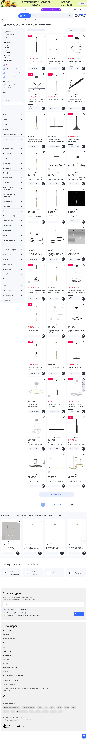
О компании (6, 635)
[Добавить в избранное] (44, 35)
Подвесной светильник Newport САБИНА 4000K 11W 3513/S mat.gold (76, 548)
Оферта (5, 671)
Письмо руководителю (10, 667)
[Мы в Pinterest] (7, 696)
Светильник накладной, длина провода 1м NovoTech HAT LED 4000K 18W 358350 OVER (36, 291)
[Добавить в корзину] (43, 68)
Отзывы (5, 663)
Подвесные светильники (8, 33)
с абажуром (7, 52)
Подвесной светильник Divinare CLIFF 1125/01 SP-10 (35, 215)
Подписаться (79, 614)
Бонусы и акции (8, 651)
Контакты (6, 659)
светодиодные (8, 45)
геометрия (7, 55)
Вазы (12, 712)
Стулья (67, 708)
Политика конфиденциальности (13, 675)
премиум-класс (8, 60)
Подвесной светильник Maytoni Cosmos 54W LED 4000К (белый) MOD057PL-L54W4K (35, 405)
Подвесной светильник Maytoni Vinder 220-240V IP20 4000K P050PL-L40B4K (56, 443)
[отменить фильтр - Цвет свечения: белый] (29, 30)
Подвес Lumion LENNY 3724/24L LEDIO (74, 140)
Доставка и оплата (9, 639)
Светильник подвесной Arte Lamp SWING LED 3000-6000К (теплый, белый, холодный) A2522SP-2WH (76, 405)
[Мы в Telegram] (18, 696)
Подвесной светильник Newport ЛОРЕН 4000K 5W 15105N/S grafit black (31, 548)
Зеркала (6, 712)
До (4, 100)
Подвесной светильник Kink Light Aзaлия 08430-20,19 (36, 368)
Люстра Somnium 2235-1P (35, 61)
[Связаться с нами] (84, 736)
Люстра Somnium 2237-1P (55, 215)
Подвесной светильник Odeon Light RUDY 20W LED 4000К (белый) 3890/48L (36, 100)
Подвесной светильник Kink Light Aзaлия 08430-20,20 (36, 140)
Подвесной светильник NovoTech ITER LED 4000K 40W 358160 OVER (76, 100)
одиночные (7, 42)
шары (5, 37)
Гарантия (6, 647)
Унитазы (45, 712)
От (4, 96)
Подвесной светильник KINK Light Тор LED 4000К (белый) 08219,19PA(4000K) (56, 254)
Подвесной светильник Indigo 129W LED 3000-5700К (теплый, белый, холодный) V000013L (76, 481)
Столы (73, 708)
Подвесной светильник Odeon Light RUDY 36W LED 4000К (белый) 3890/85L (56, 178)
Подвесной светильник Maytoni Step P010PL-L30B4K (56, 140)
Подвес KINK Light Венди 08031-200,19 (75, 254)
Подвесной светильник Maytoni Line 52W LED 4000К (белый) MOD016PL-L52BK (36, 254)
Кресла (60, 708)
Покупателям (7, 631)
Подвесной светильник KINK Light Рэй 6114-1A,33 (56, 291)
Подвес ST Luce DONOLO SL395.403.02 (55, 405)
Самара (66, 10)
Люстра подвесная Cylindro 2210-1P (56, 368)
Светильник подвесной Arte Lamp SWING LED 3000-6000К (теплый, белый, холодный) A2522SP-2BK (76, 291)
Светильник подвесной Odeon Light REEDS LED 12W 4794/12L (36, 178)
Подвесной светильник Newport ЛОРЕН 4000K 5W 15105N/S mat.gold (53, 548)
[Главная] (9, 15)
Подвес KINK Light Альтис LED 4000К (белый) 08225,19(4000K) (76, 331)
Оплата (5, 643)
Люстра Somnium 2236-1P (55, 99)
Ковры (31, 712)
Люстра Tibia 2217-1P (34, 330)
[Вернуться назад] (2, 20)
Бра (46, 708)
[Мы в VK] (11, 696)
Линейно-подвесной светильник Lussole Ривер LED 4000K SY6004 (10, 548)
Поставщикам (7, 655)
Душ (60, 712)
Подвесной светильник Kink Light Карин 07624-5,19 (56, 62)
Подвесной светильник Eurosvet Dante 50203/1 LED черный (76, 443)
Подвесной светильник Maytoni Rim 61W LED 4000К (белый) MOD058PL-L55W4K (36, 443)
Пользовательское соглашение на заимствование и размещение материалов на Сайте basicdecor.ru (17, 719)
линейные (6, 47)
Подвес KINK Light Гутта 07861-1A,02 (74, 215)
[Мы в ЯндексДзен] (14, 696)
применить (13, 104)
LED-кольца (7, 57)
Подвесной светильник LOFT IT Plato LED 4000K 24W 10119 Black (76, 368)
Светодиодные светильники (12, 708)
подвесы (6, 40)
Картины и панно (22, 712)
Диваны (52, 708)
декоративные (8, 50)
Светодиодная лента (28, 708)
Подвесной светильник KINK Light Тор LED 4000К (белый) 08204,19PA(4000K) (36, 481)
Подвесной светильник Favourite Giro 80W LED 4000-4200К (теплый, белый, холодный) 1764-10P (76, 62)
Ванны (38, 712)
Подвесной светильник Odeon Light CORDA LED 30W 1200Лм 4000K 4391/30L (56, 481)
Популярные (70, 30)
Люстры (39, 708)
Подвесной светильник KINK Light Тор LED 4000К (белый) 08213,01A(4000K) (56, 331)
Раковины (53, 712)
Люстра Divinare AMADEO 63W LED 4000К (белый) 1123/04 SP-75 (76, 178)
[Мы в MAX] (4, 696)
